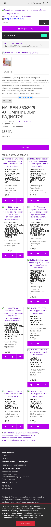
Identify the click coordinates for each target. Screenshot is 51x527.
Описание (8, 72)
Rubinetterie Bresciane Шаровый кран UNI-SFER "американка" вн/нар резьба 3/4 (38, 277)
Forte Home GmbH (23, 121)
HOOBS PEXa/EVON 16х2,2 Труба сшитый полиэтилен (36, 320)
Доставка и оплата (10, 471)
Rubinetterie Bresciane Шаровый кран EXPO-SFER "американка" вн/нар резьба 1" (38, 176)
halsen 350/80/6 (32, 433)
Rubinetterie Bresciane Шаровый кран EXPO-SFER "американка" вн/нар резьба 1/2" (12, 176)
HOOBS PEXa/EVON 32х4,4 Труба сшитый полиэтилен (36, 404)
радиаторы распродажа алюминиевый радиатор (18, 436)
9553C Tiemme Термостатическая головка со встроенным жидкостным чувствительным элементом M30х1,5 (14, 331)
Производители (8, 479)
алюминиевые (8, 435)
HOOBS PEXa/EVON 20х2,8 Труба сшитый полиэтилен (36, 362)
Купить (25, 147)
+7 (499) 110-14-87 (11, 14)
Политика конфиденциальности (23, 517)
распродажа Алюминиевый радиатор (17, 439)
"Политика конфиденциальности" (16, 476)
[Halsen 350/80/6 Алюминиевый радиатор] (25, 53)
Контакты (36, 3)
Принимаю (25, 523)
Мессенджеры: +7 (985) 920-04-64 (17, 16)
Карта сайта (7, 488)
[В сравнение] (9, 101)
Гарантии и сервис (9, 474)
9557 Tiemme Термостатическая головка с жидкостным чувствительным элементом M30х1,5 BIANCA (40, 229)
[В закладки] (4, 101)
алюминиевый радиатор (14, 433)
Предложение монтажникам (14, 465)
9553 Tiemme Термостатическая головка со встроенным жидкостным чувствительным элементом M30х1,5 (14, 230)
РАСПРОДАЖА (29, 440)
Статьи (5, 458)
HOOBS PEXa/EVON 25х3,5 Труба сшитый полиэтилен (11, 404)
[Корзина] (43, 3)
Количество (6, 136)
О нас (4, 456)
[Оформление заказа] (47, 3)
